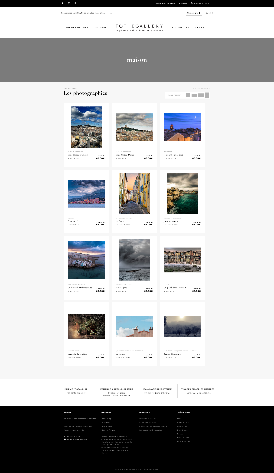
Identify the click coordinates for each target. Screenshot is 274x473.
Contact (183, 3)
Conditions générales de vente (153, 426)
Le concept (106, 422)
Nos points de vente (166, 3)
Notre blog (106, 419)
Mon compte (192, 13)
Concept (202, 27)
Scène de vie (183, 438)
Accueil (118, 25)
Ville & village (183, 441)
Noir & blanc (183, 430)
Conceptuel (182, 426)
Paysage (181, 434)
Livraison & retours (147, 419)
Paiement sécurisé (147, 422)
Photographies (77, 27)
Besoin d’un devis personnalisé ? (78, 426)
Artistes (101, 27)
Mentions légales (151, 469)
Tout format (174, 95)
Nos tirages (106, 426)
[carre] (188, 95)
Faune (180, 419)
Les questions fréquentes (150, 430)
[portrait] (207, 95)
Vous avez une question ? (75, 430)
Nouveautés (180, 27)
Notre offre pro (108, 430)
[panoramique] (194, 95)
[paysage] (201, 95)
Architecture (183, 422)
